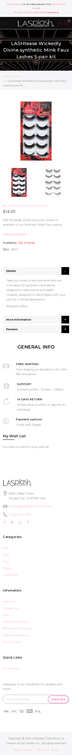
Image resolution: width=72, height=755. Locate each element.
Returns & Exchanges (17, 628)
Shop (54, 750)
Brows (7, 568)
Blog (17, 750)
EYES (18, 76)
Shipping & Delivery (16, 635)
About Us (9, 601)
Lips (5, 548)
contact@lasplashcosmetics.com (31, 506)
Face (6, 561)
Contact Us (10, 608)
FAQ (6, 615)
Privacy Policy (12, 642)
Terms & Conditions (16, 621)
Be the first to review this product (25, 205)
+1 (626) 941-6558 (20, 514)
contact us (53, 12)
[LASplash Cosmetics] (36, 23)
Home (7, 76)
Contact (27, 750)
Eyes (6, 554)
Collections (10, 575)
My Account (11, 668)
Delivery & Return (15, 234)
